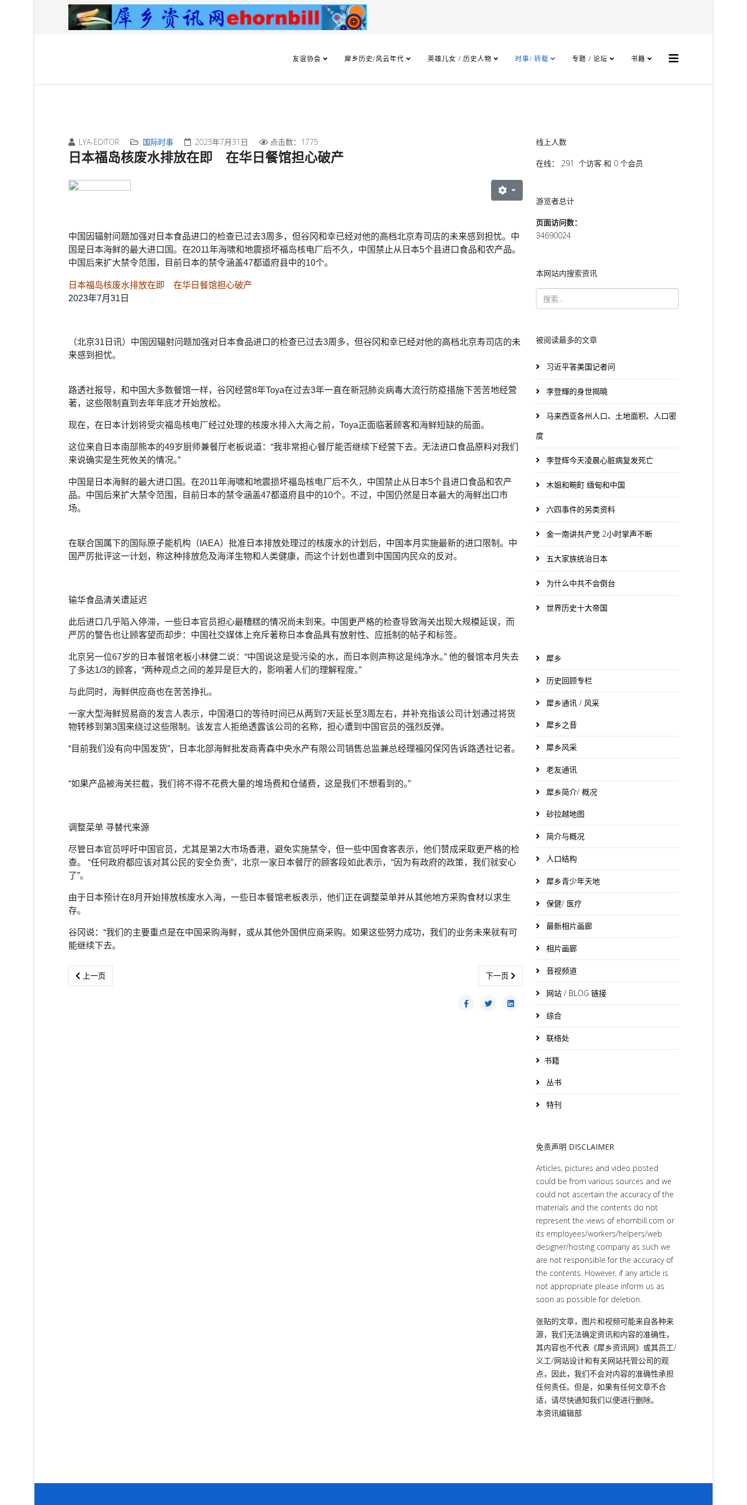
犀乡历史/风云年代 (375, 58)
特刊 (553, 1104)
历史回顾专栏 (568, 680)
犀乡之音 (560, 724)
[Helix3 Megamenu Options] (674, 58)
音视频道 (560, 970)
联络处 (556, 1038)
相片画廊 (560, 948)
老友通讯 (560, 769)
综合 (553, 1015)
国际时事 (158, 142)
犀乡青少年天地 (572, 881)
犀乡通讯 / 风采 (571, 703)
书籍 (638, 58)
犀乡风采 (560, 747)
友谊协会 (307, 58)
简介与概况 (564, 836)
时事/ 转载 (531, 58)
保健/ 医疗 (563, 903)
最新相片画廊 (568, 926)
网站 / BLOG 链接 (575, 993)
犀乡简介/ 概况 (570, 792)
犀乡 (553, 658)
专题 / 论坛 (590, 58)
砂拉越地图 (564, 814)
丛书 (553, 1082)
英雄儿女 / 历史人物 (461, 58)
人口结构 (560, 858)
